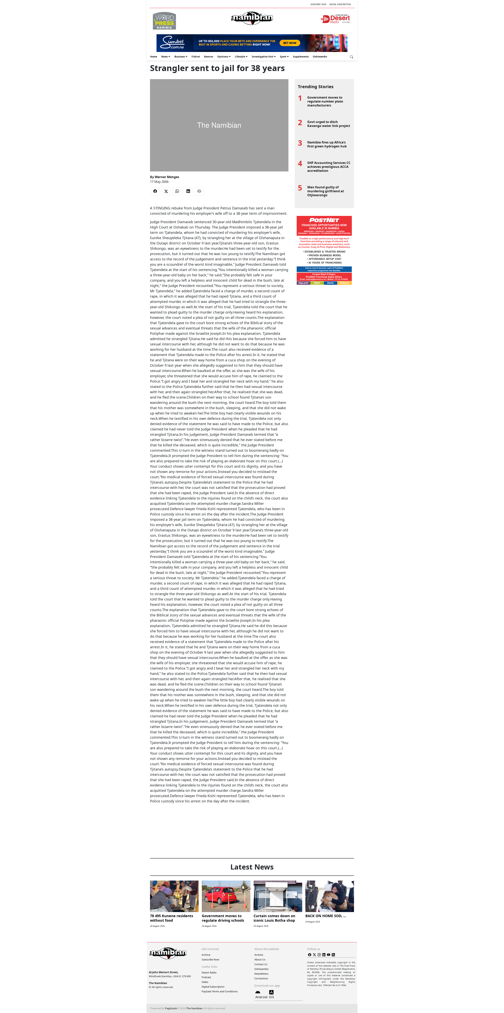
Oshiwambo (320, 56)
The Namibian (194, 1008)
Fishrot (196, 56)
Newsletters (261, 973)
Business (179, 56)
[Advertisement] (219, 816)
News (164, 56)
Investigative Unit (262, 56)
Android (261, 997)
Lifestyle (240, 56)
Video (205, 982)
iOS (271, 997)
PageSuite (171, 1008)
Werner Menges (167, 177)
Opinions (222, 56)
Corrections (261, 978)
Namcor (208, 56)
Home (153, 56)
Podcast (206, 977)
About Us (259, 959)
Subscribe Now (318, 4)
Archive (206, 955)
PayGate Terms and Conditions (220, 991)
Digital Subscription (340, 4)
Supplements (301, 56)
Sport (283, 56)
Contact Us (260, 964)
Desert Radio (209, 972)
